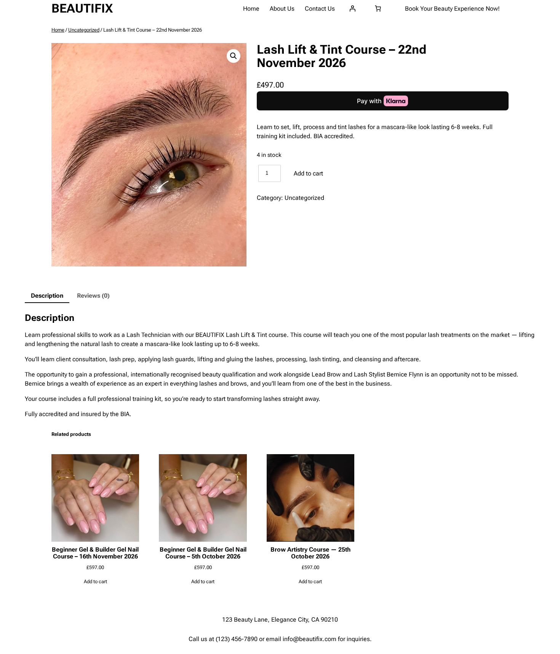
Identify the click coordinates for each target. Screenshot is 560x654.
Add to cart (308, 173)
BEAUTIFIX (82, 8)
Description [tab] (47, 295)
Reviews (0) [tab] (93, 295)
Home (57, 30)
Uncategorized (83, 30)
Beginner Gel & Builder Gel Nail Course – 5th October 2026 (203, 553)
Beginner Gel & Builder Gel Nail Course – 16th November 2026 (95, 553)
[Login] (352, 8)
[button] (233, 56)
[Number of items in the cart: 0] (378, 8)
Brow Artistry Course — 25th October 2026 (310, 553)
